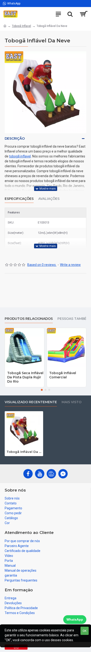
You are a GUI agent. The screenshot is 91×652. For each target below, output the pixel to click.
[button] (42, 390)
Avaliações (49, 199)
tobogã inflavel (20, 156)
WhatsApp (74, 619)
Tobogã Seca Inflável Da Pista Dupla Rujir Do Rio (25, 377)
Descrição (15, 138)
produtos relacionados (29, 319)
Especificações (19, 199)
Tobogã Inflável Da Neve (24, 452)
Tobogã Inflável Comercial (62, 375)
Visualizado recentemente (31, 402)
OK (85, 631)
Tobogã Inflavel (21, 26)
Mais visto (71, 402)
